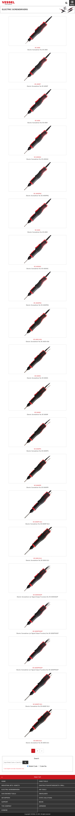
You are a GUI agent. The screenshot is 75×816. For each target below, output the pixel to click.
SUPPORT (4, 802)
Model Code (33, 766)
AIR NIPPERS (5, 798)
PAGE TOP (37, 777)
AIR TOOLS (42, 789)
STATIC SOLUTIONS (45, 798)
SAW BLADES (43, 793)
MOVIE (41, 802)
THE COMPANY (6, 806)
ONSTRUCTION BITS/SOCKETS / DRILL (51, 785)
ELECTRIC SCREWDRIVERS (10, 789)
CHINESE (4, 810)
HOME (3, 781)
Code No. (43, 766)
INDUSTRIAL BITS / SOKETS (10, 785)
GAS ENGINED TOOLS (8, 793)
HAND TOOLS (43, 781)
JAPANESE (42, 806)
